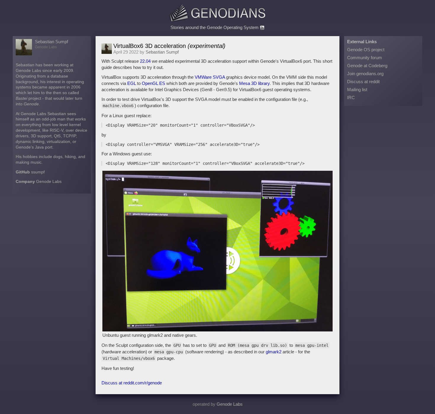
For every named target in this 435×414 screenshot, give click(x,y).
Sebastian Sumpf (51, 41)
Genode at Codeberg (367, 65)
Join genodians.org (365, 73)
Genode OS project (365, 49)
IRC (351, 97)
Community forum (364, 57)
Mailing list (357, 89)
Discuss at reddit (363, 81)
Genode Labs (49, 181)
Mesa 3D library (254, 83)
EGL (131, 83)
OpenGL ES (153, 83)
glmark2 (273, 351)
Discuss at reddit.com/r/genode (132, 382)
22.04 (145, 61)
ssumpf (38, 172)
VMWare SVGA (210, 77)
